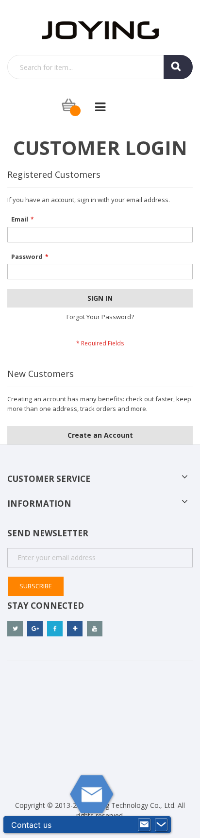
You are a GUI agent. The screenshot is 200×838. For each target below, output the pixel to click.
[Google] (35, 628)
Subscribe (35, 585)
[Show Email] (144, 825)
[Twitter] (15, 628)
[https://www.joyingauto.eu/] (100, 29)
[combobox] (100, 67)
